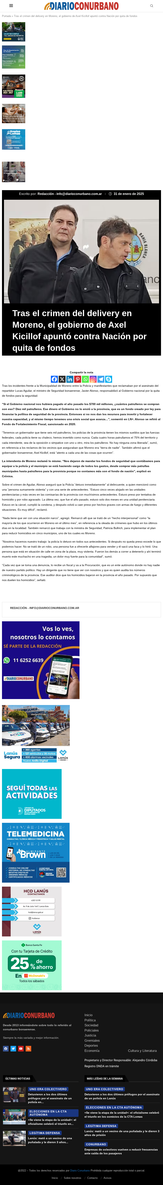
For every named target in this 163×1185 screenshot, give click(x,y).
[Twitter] (13, 1048)
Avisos (108, 1177)
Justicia (90, 1035)
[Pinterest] (77, 379)
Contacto (92, 1177)
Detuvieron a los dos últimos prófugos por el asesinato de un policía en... (50, 1098)
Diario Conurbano (80, 1170)
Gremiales (92, 1040)
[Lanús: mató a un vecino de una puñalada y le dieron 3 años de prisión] (14, 1138)
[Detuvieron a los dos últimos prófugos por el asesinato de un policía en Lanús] (14, 1094)
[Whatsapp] (85, 379)
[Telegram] (100, 379)
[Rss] (28, 1048)
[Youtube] (21, 1048)
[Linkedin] (69, 379)
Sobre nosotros (72, 1177)
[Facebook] (54, 379)
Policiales (91, 1030)
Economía (91, 1051)
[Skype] (108, 379)
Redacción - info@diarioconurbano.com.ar (70, 194)
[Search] (152, 6)
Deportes (91, 1045)
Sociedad (91, 1025)
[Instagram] (93, 379)
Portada (6, 16)
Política (90, 1020)
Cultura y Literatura (142, 1051)
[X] (62, 379)
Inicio (88, 1015)
